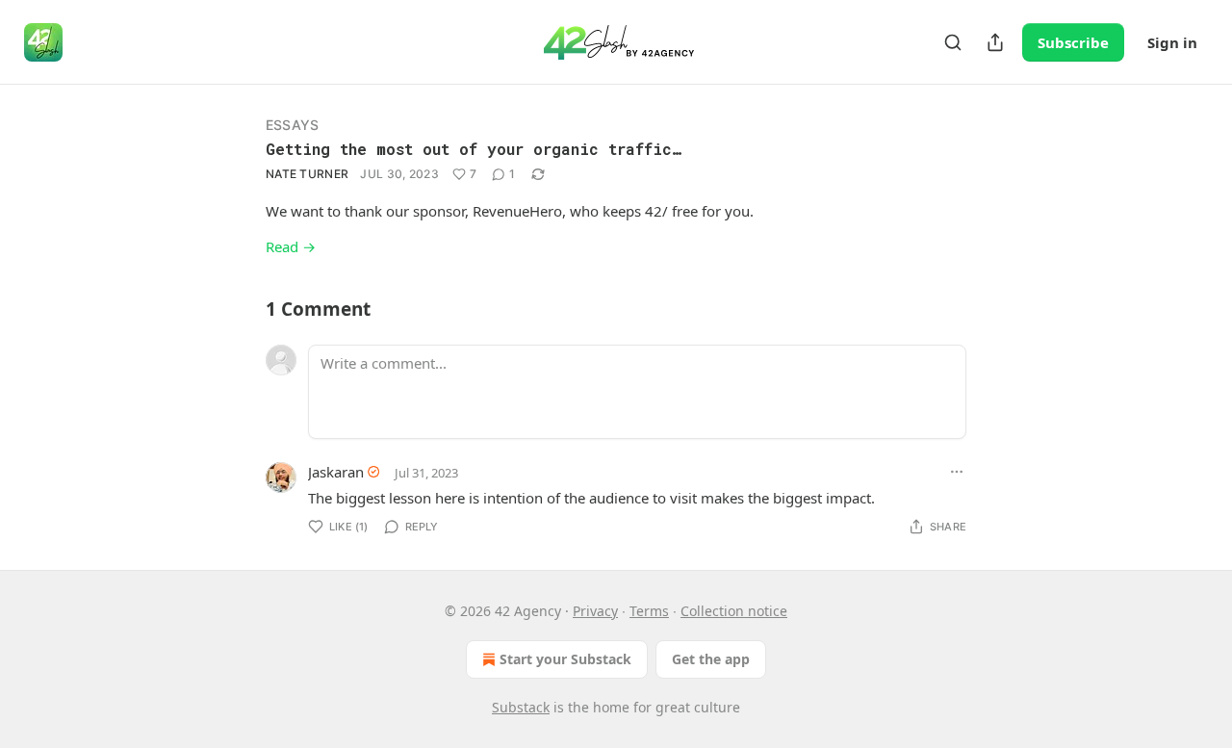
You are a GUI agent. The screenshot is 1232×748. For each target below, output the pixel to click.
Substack (521, 707)
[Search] (953, 42)
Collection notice (733, 611)
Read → (291, 246)
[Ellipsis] (956, 471)
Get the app (711, 659)
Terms (649, 611)
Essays (292, 124)
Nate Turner (307, 174)
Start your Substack (565, 659)
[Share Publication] (995, 42)
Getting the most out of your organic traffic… (473, 149)
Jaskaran (336, 471)
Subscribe (1073, 42)
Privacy (595, 611)
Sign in (1172, 42)
